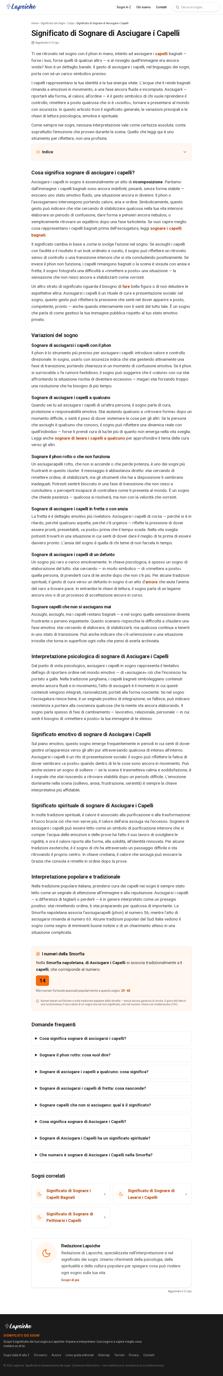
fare (126, 286)
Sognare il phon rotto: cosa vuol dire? (74, 1054)
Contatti (161, 7)
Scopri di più (70, 1280)
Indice (47, 152)
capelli (161, 53)
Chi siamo (143, 7)
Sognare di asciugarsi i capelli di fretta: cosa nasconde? (92, 1088)
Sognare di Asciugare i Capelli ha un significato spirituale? (94, 1138)
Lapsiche (18, 1365)
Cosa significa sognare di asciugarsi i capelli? (82, 1038)
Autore (56, 1355)
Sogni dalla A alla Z (16, 1355)
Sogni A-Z (124, 7)
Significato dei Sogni (53, 23)
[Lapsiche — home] (21, 7)
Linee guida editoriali (80, 1355)
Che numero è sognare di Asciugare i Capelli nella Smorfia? (95, 1154)
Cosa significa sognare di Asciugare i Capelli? (82, 1121)
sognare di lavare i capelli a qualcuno (90, 438)
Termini (119, 1355)
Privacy (134, 1355)
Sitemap (104, 1355)
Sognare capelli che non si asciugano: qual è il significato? (95, 1105)
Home (35, 23)
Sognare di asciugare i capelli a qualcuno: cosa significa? (93, 1071)
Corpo (70, 23)
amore (151, 581)
